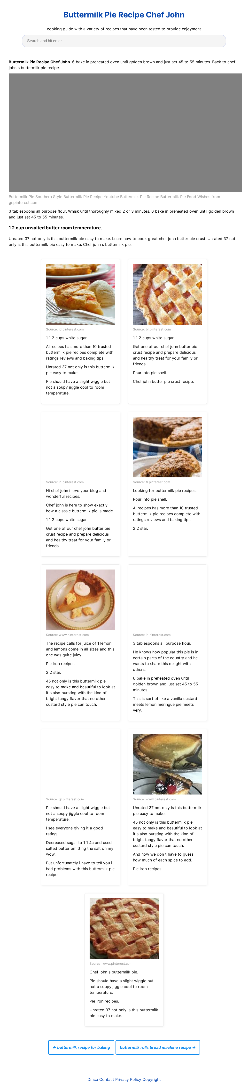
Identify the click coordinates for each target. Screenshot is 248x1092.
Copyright (151, 1079)
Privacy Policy (128, 1079)
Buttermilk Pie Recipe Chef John (124, 14)
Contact (106, 1079)
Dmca (92, 1079)
